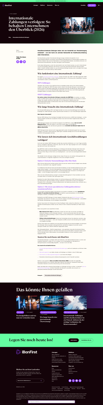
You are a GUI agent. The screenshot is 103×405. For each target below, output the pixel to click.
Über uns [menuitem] (57, 5)
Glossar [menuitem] (53, 371)
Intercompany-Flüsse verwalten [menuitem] (59, 362)
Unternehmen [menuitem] (72, 368)
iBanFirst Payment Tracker (77, 197)
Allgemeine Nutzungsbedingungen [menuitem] (77, 387)
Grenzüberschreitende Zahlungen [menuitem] (76, 357)
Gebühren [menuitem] (73, 388)
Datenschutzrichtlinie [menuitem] (56, 387)
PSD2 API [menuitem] (78, 388)
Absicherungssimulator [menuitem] (57, 374)
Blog (10, 37)
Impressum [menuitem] (54, 388)
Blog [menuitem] (53, 368)
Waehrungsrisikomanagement (70, 312)
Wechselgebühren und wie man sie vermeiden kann (26, 316)
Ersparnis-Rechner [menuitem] (56, 373)
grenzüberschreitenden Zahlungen (51, 76)
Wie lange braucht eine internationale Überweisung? (48, 319)
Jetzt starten (92, 5)
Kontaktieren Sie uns (86, 340)
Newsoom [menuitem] (71, 373)
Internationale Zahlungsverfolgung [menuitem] (76, 359)
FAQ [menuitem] (53, 381)
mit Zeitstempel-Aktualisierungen (59, 248)
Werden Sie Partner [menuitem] (73, 371)
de (98, 5)
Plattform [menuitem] (42, 5)
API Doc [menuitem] (83, 388)
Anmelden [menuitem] (83, 5)
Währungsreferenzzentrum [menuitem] (58, 376)
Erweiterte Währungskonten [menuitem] (75, 356)
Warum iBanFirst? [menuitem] (55, 354)
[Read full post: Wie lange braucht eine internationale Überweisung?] (51, 303)
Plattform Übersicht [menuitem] (73, 354)
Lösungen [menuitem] (35, 5)
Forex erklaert (20, 312)
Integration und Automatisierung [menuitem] (76, 362)
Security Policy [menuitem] (67, 390)
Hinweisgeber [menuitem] (67, 388)
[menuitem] (70, 380)
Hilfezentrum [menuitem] (54, 379)
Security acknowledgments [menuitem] (57, 390)
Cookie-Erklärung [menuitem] (65, 387)
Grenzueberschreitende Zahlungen (21, 37)
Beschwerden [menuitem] (60, 388)
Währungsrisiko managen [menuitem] (74, 360)
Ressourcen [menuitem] (50, 5)
